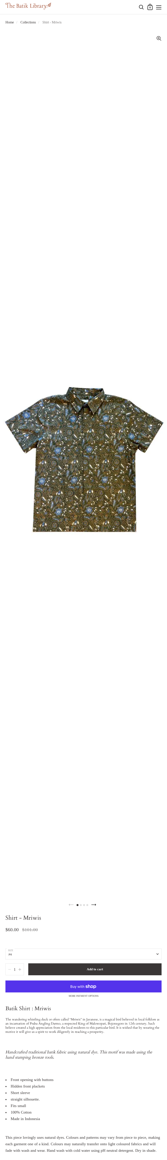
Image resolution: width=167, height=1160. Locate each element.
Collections (28, 22)
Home (9, 22)
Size (10, 950)
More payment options (84, 996)
